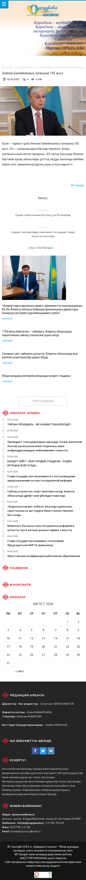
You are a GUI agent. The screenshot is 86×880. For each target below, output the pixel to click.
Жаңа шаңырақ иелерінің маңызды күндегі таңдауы (36, 375)
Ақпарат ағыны (25, 67)
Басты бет (7, 67)
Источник (77, 185)
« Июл (19, 671)
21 (55, 646)
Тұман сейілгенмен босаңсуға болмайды (43, 212)
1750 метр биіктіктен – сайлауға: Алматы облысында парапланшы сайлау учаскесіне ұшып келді (37, 333)
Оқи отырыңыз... (41, 247)
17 (8, 646)
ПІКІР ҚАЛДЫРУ (43, 401)
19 (31, 646)
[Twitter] (43, 751)
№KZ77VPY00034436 (34, 858)
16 (78, 638)
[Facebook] (35, 751)
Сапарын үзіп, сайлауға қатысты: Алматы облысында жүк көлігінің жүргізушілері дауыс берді (40, 355)
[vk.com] (50, 751)
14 (55, 638)
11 (20, 638)
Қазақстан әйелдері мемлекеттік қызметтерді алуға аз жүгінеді (43, 231)
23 (78, 646)
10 (8, 638)
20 (43, 646)
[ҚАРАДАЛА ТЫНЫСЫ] (43, 4)
